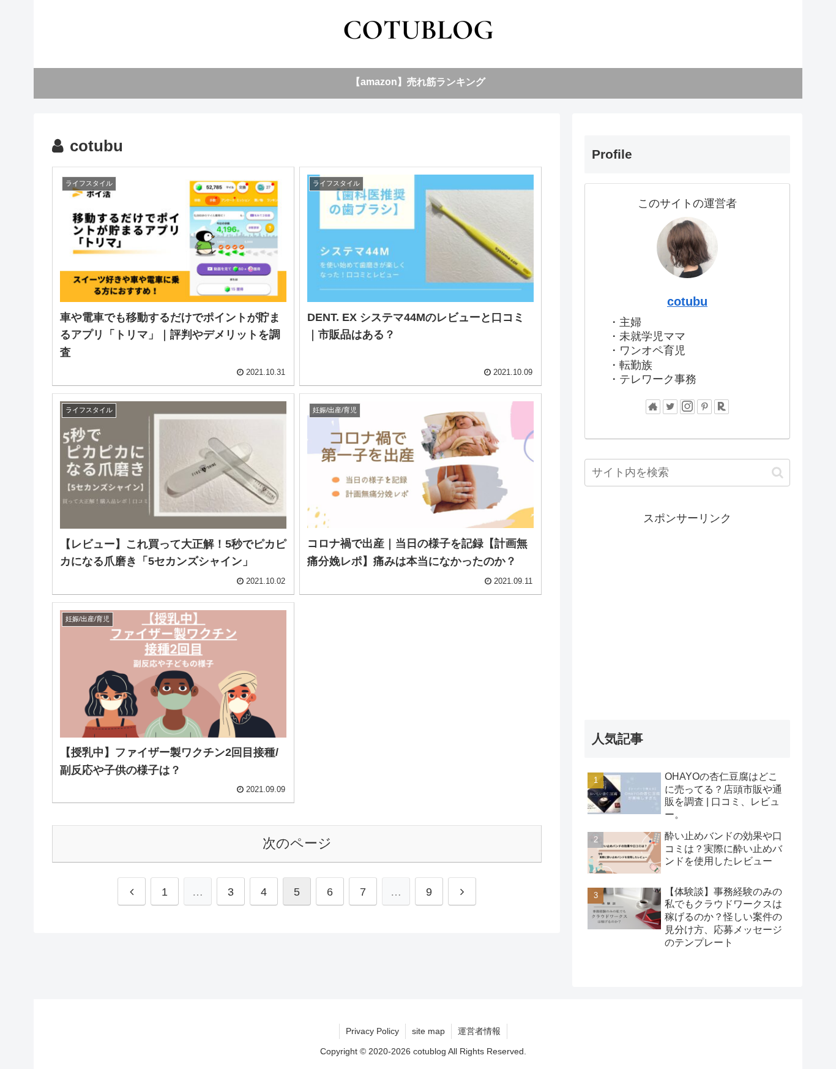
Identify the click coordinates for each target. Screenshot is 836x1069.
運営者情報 (479, 1031)
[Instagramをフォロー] (687, 406)
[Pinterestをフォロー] (704, 406)
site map (428, 1031)
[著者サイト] (653, 406)
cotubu (687, 301)
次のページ (297, 843)
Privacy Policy (372, 1031)
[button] (777, 473)
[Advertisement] (687, 614)
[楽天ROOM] (721, 406)
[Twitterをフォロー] (670, 406)
